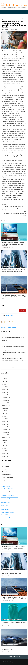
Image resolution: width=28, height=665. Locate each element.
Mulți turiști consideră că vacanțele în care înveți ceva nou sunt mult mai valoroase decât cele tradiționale (13, 244)
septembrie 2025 (6, 405)
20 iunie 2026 (11, 651)
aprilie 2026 (5, 386)
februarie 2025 (5, 424)
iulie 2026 (4, 378)
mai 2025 (4, 416)
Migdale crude (4, 491)
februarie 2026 (5, 392)
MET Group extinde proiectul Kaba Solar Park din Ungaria (15, 213)
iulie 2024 (4, 442)
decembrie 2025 (6, 397)
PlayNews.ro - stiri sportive (7, 495)
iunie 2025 (4, 413)
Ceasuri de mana (4, 509)
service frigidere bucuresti (7, 510)
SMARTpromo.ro (6, 29)
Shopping (10, 291)
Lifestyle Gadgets (6, 474)
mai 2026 (4, 384)
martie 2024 (5, 453)
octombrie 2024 (6, 434)
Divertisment (11, 239)
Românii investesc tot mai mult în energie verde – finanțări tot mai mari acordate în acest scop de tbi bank (14, 297)
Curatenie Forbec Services (7, 488)
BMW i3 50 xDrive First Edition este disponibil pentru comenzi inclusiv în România (13, 366)
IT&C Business (11, 18)
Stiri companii (4, 19)
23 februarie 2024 (14, 29)
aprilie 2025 (5, 418)
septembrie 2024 (6, 437)
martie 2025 (5, 421)
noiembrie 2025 (5, 400)
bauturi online (9, 315)
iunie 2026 (4, 381)
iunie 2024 (4, 445)
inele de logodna (4, 505)
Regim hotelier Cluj (5, 502)
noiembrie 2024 (5, 432)
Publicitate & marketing (18, 18)
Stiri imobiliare (4, 514)
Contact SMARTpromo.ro (14, 656)
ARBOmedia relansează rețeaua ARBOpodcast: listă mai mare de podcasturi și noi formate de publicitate (13, 360)
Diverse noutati (4, 18)
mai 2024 (4, 448)
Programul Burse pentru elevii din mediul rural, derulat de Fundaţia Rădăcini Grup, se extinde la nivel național (13, 207)
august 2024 (5, 440)
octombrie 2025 (6, 402)
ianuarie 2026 (5, 394)
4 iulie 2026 (11, 300)
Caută (3, 305)
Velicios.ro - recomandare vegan (9, 327)
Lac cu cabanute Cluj (5, 498)
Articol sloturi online (6, 517)
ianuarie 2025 (5, 426)
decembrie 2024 (6, 429)
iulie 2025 (4, 410)
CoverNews (20, 661)
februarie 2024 (5, 456)
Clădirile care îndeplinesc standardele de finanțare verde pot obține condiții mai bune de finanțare (14, 345)
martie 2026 (5, 389)
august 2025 (5, 408)
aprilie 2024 (5, 450)
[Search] (26, 12)
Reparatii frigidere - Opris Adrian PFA (9, 497)
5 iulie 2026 (11, 247)
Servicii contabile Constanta (7, 512)
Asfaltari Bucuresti (5, 486)
